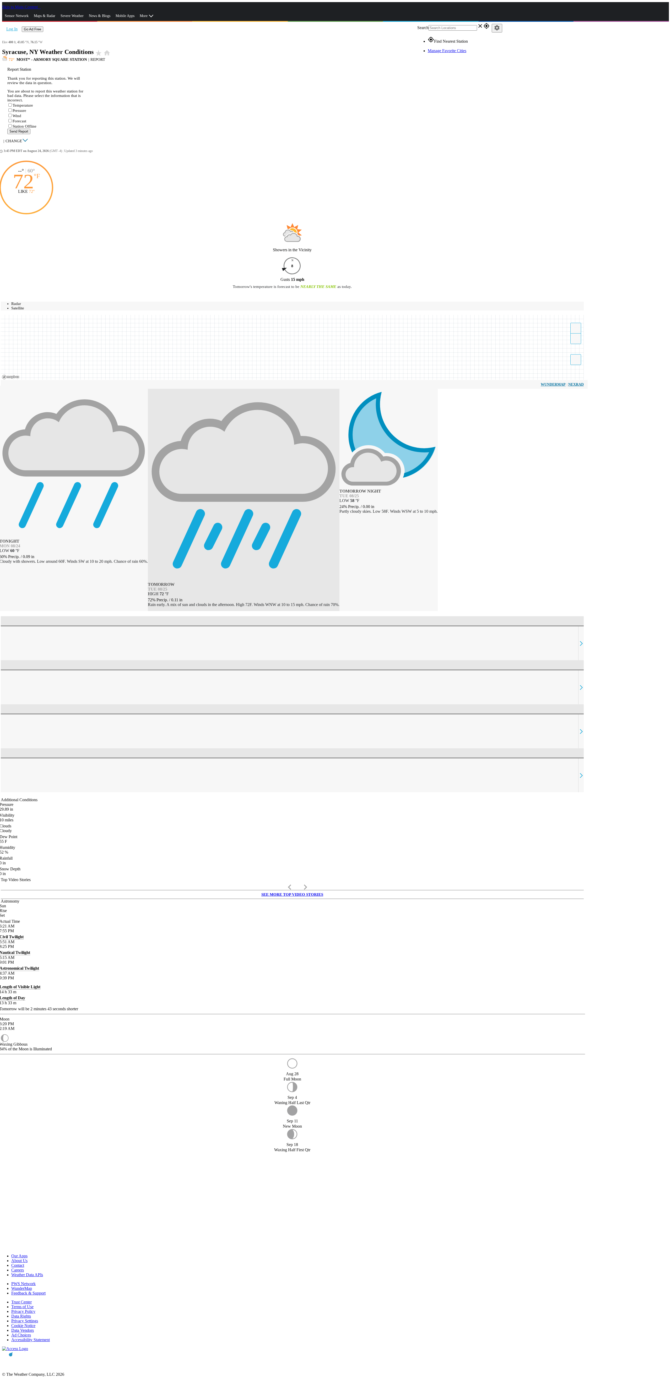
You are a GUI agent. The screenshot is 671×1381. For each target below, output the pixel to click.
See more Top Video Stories (292, 894)
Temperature (23, 105)
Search (423, 27)
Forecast (19, 121)
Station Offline (24, 126)
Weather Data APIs (27, 1275)
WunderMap (553, 384)
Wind (17, 116)
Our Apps (19, 1256)
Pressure (19, 110)
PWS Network (23, 1283)
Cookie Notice (23, 1325)
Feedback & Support (28, 1293)
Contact (17, 1265)
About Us (19, 1260)
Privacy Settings (24, 1321)
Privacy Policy (23, 1311)
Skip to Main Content (20, 7)
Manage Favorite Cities (447, 50)
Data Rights (21, 1316)
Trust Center (21, 1302)
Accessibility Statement (30, 1340)
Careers (17, 1270)
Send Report (18, 131)
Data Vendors (22, 1330)
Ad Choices (21, 1335)
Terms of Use (22, 1306)
